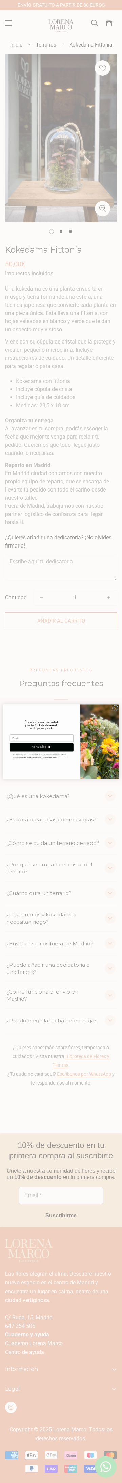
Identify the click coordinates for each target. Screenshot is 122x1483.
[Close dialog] (115, 707)
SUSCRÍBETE (41, 747)
